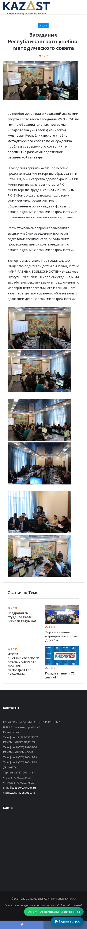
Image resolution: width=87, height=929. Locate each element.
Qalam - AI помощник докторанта (53, 912)
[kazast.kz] (18, 7)
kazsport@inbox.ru (23, 787)
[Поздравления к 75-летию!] (62, 655)
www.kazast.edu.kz (22, 792)
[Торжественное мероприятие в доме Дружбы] (62, 614)
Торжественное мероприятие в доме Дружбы (61, 636)
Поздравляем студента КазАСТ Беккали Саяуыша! (22, 617)
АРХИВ (43, 25)
